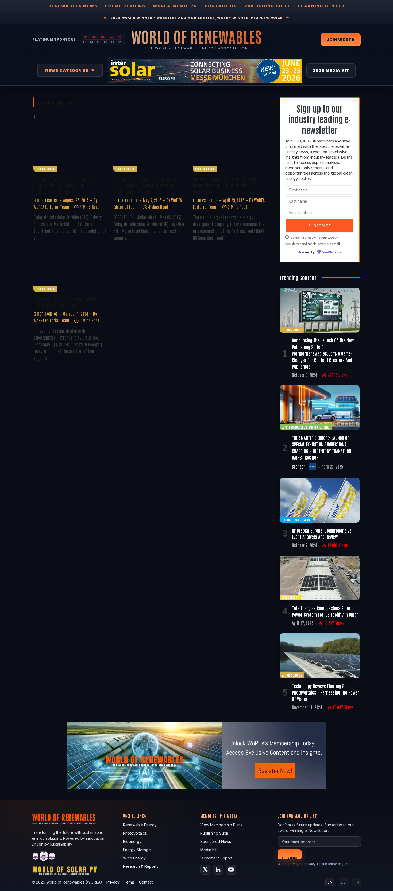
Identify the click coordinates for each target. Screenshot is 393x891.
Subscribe (290, 857)
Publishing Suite (267, 6)
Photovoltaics (135, 833)
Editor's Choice (45, 169)
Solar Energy (290, 597)
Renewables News (73, 6)
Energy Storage (137, 849)
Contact (146, 882)
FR (357, 882)
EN (330, 882)
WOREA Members (175, 6)
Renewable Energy (140, 825)
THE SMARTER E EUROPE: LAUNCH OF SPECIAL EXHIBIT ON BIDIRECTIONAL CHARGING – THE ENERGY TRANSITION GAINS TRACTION (321, 447)
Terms (129, 882)
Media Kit (208, 849)
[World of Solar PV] (64, 872)
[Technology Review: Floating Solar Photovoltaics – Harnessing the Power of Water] (320, 655)
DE (343, 882)
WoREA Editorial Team (51, 206)
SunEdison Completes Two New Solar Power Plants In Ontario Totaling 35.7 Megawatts (225, 185)
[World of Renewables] (44, 857)
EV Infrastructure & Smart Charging (305, 427)
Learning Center (321, 6)
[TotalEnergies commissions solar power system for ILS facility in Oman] (320, 578)
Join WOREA (341, 39)
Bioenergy (132, 841)
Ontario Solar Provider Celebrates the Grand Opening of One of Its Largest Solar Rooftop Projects (146, 185)
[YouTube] (231, 870)
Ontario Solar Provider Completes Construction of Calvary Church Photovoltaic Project (62, 185)
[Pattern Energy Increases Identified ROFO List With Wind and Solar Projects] (69, 271)
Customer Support (216, 858)
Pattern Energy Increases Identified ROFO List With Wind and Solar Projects (69, 301)
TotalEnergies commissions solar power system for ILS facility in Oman (325, 611)
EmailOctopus (331, 252)
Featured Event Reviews (296, 520)
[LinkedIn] (218, 870)
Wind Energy (134, 858)
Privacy (113, 882)
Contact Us (221, 6)
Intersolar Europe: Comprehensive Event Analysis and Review (322, 533)
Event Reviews (125, 6)
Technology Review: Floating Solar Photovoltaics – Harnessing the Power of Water (325, 692)
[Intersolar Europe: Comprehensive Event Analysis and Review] (320, 500)
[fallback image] (196, 755)
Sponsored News (215, 841)
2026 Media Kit (331, 70)
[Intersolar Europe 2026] (204, 71)
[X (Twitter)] (205, 870)
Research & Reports (140, 866)
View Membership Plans (221, 825)
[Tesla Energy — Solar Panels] (102, 39)
